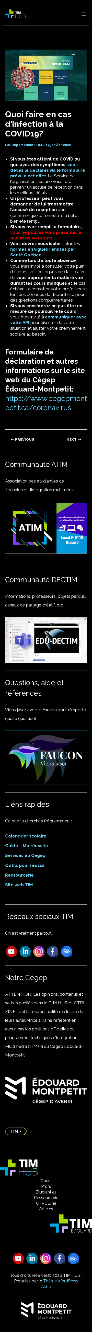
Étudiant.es (46, 1192)
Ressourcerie (19, 875)
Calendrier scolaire (26, 836)
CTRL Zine (46, 1203)
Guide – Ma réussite (26, 845)
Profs (46, 1186)
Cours (46, 1180)
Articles (46, 1209)
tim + (15, 1131)
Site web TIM (19, 884)
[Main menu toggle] (84, 14)
